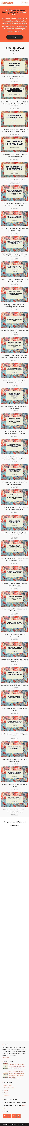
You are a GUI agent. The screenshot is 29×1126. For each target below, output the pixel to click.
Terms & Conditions (10, 1088)
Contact (6, 1095)
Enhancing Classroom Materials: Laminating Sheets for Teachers (14, 421)
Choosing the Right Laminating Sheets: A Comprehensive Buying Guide (14, 497)
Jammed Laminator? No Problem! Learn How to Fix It (14, 320)
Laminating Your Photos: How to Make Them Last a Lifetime (14, 573)
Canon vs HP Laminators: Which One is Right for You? (14, 66)
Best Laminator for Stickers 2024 (14, 170)
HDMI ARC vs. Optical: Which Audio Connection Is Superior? (14, 370)
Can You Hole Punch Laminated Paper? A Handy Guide (14, 396)
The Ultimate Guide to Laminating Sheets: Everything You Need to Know (14, 548)
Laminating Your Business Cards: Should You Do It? (14, 649)
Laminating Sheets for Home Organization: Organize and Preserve (14, 446)
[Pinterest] (14, 1116)
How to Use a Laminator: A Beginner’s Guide (14, 698)
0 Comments (17, 1068)
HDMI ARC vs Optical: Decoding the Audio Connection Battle (14, 218)
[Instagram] (9, 1116)
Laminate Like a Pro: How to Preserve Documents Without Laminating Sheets (14, 345)
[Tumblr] (18, 1116)
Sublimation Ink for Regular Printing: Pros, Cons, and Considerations (14, 269)
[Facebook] (5, 1116)
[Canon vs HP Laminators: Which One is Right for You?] (5, 1066)
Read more (6, 1057)
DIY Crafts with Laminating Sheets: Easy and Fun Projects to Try (15, 472)
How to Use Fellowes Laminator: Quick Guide (14, 774)
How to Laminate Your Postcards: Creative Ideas (15, 624)
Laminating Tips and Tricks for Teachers (14, 675)
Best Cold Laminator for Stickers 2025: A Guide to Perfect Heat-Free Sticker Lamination (14, 91)
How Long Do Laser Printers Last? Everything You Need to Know (14, 294)
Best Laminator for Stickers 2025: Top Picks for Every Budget (14, 144)
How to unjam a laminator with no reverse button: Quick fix (14, 799)
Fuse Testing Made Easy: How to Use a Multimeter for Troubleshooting (14, 193)
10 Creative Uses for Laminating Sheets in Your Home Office (14, 522)
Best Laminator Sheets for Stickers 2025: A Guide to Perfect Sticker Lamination (14, 119)
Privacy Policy (8, 1085)
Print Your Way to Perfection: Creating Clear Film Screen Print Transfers (14, 244)
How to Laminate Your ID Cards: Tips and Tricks (14, 723)
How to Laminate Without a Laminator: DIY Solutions (14, 599)
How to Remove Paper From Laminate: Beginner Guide (14, 749)
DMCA (6, 1090)
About (6, 1093)
